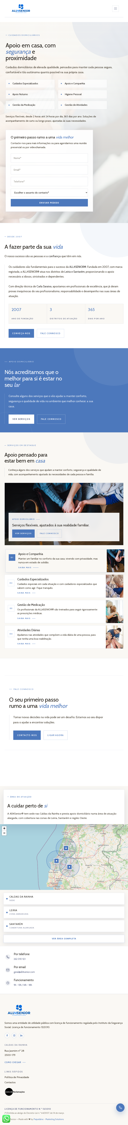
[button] (56, 860)
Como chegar (13, 1062)
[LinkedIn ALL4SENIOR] (21, 1035)
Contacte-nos (27, 735)
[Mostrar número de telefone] (120, 1107)
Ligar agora (55, 735)
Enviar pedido (49, 202)
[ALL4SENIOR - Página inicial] (21, 8)
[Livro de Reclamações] (15, 1092)
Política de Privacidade (17, 1077)
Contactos (10, 1082)
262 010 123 (19, 959)
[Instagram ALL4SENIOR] (14, 1035)
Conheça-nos (21, 333)
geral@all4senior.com (24, 972)
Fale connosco (50, 333)
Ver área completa (64, 938)
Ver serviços (21, 419)
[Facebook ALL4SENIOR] (7, 1035)
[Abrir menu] (115, 8)
